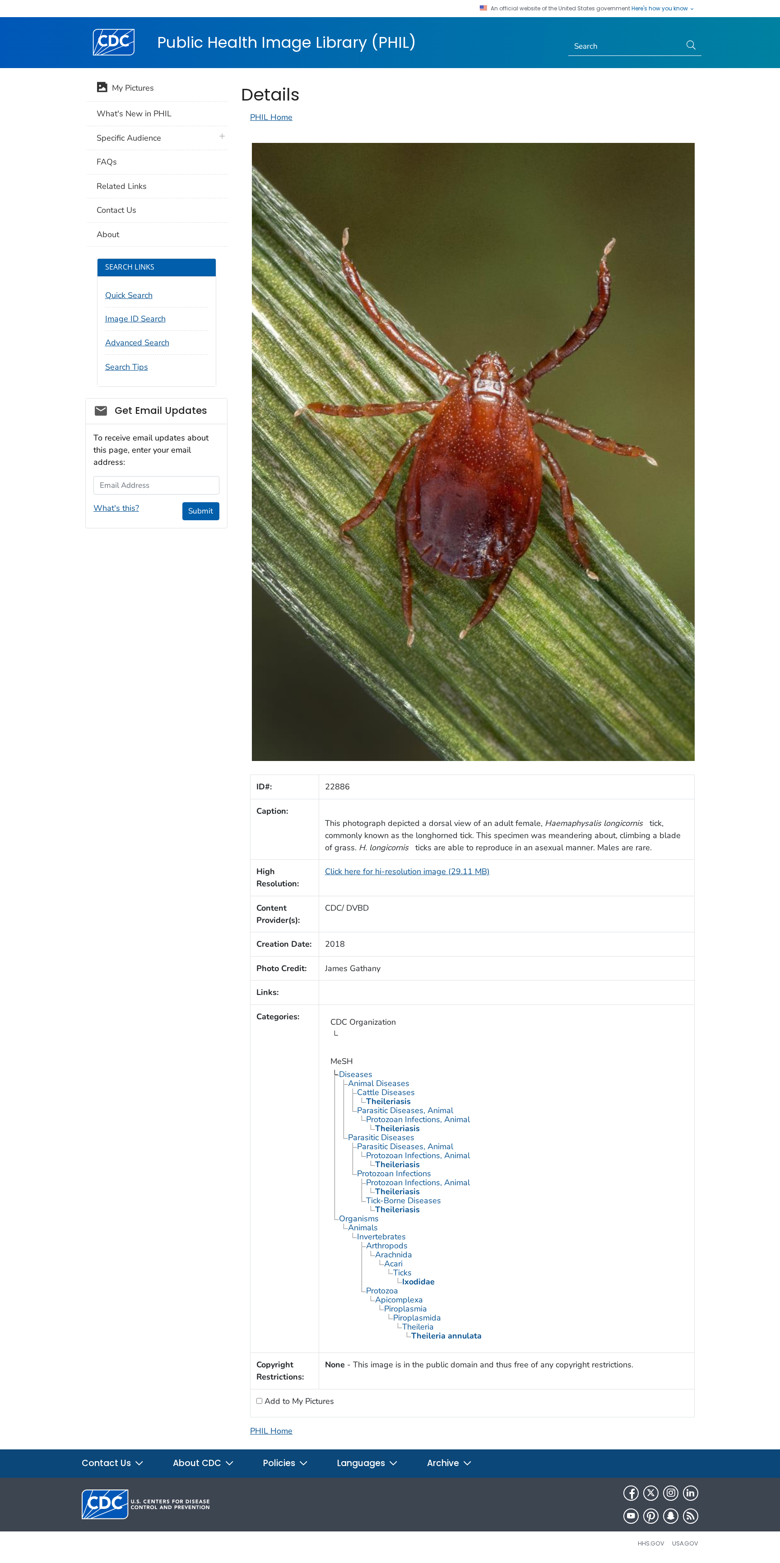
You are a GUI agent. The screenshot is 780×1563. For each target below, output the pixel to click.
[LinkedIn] (690, 1493)
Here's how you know (660, 8)
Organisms (359, 1218)
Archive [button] (444, 1463)
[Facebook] (631, 1493)
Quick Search (129, 295)
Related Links (122, 186)
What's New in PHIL (134, 113)
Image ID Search (135, 318)
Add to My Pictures (298, 1401)
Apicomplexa (399, 1299)
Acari (393, 1263)
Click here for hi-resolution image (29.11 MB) (407, 871)
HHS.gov (651, 1543)
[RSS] (690, 1516)
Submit (200, 511)
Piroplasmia (405, 1308)
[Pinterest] (651, 1516)
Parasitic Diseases (381, 1137)
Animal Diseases (378, 1083)
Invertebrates (381, 1236)
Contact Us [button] (107, 1463)
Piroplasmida (417, 1317)
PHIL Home (271, 117)
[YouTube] (631, 1516)
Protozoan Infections (394, 1173)
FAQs (107, 161)
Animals (363, 1227)
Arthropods (387, 1245)
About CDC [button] (198, 1463)
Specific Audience (129, 138)
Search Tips (126, 367)
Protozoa (382, 1290)
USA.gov (685, 1543)
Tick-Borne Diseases (403, 1200)
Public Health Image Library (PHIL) (286, 42)
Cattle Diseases (386, 1092)
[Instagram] (670, 1493)
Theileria (418, 1326)
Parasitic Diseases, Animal (405, 1110)
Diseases (355, 1074)
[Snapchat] (670, 1516)
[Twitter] (651, 1493)
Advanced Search (137, 342)
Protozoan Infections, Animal (418, 1119)
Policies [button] (280, 1463)
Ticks (402, 1272)
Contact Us (116, 210)
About (108, 234)
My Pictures (130, 88)
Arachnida (393, 1254)
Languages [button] (362, 1463)
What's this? (116, 508)
